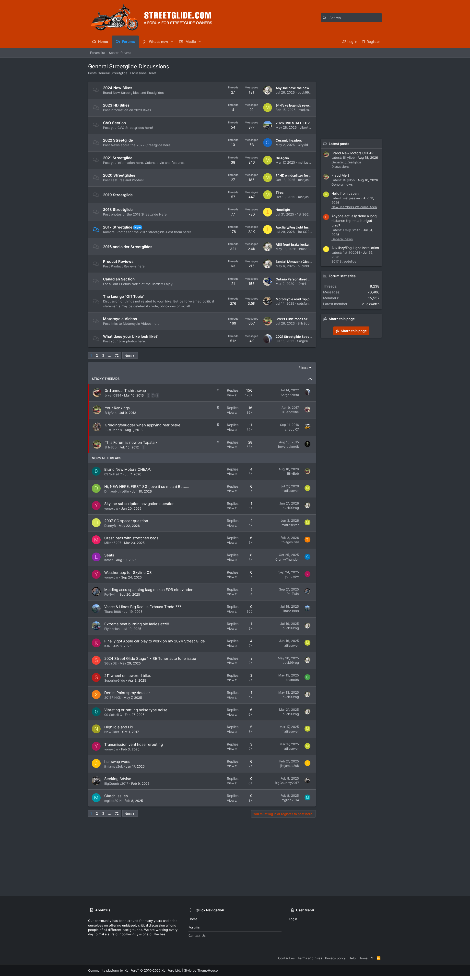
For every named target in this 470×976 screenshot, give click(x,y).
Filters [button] (303, 368)
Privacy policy (335, 958)
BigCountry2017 (116, 783)
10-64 (301, 284)
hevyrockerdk (288, 446)
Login (293, 919)
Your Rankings (117, 408)
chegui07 (292, 429)
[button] (172, 41)
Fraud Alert (340, 175)
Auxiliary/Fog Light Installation (298, 227)
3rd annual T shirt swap (125, 390)
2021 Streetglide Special (294, 336)
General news (342, 184)
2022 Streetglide (118, 140)
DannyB (110, 526)
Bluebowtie (290, 412)
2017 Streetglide (117, 227)
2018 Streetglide (118, 209)
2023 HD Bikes (116, 105)
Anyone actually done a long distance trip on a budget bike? (354, 221)
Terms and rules (310, 958)
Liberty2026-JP (311, 127)
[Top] (372, 958)
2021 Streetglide (117, 158)
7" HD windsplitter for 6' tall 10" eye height (307, 175)
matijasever (307, 110)
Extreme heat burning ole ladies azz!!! (136, 624)
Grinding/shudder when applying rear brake (142, 425)
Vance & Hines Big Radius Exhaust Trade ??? (142, 606)
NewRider (111, 732)
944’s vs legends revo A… (295, 105)
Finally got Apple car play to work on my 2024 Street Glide (154, 641)
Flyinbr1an (112, 629)
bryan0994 (113, 395)
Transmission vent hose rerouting (133, 744)
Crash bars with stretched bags (131, 538)
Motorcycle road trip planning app (301, 299)
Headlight (283, 210)
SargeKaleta (306, 341)
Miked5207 (112, 543)
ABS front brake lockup (293, 244)
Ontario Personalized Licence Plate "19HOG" (309, 279)
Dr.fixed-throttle (116, 491)
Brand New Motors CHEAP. (127, 469)
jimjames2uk (113, 766)
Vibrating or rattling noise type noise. (136, 710)
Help (352, 958)
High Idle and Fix (118, 727)
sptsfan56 (305, 303)
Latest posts (339, 144)
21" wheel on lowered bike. (127, 675)
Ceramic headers (289, 140)
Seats (109, 555)
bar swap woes (117, 761)
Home (193, 919)
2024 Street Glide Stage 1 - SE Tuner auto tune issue (150, 658)
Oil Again (282, 158)
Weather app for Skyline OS (128, 572)
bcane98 (292, 680)
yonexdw (111, 508)
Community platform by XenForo (134, 970)
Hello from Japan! (345, 193)
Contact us (197, 936)
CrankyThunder (287, 559)
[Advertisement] (197, 856)
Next (128, 356)
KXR (107, 646)
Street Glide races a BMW (295, 319)
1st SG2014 (305, 214)
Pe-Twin (110, 594)
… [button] (109, 355)
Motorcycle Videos (120, 318)
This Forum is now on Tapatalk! (131, 442)
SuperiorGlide (114, 680)
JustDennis (113, 430)
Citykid (303, 145)
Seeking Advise (117, 778)
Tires (279, 192)
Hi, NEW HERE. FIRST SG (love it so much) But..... (146, 486)
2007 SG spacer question (126, 520)
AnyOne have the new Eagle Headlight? (305, 88)
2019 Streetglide (118, 195)
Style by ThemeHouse (201, 970)
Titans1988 (112, 612)
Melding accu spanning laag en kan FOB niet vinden (148, 589)
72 (117, 355)
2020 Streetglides (119, 175)
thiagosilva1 (290, 542)
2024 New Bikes (117, 87)
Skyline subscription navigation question (139, 503)
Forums (194, 927)
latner (108, 560)
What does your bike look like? (130, 336)
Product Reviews (118, 261)
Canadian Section (119, 279)
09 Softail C (113, 474)
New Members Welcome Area (354, 207)
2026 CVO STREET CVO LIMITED (301, 123)
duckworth (370, 304)
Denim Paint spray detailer (127, 692)
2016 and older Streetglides (127, 246)
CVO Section (114, 122)
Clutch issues (116, 796)
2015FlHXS (112, 697)
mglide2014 (113, 801)
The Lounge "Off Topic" (123, 296)
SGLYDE (110, 663)
